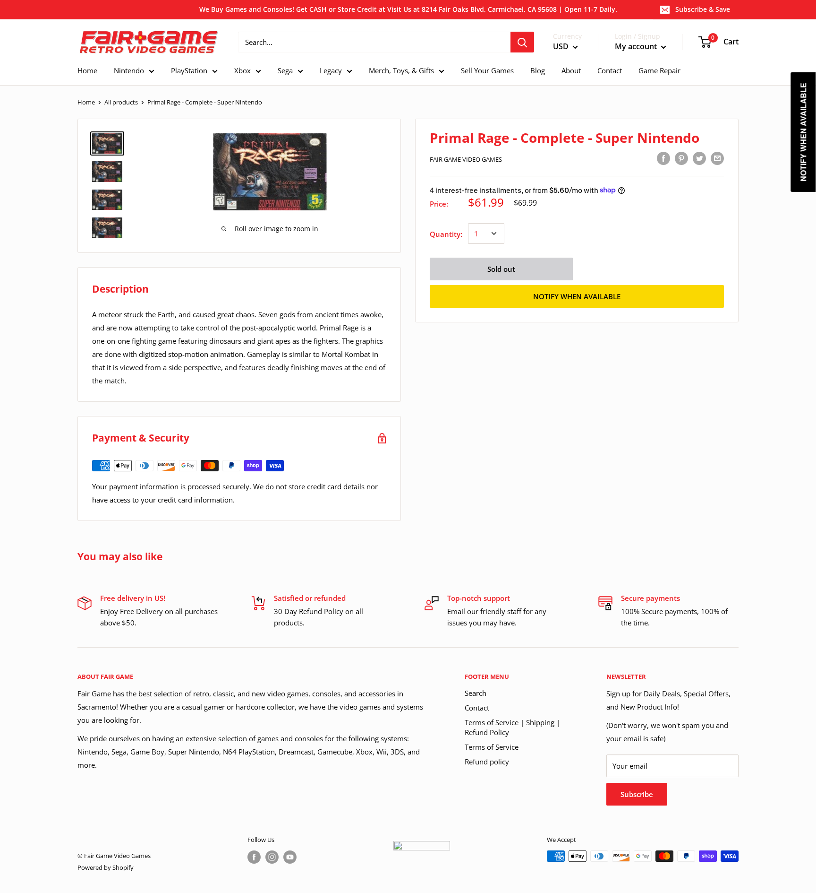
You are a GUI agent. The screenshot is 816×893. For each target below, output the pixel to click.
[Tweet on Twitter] (699, 158)
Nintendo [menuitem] (129, 70)
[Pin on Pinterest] (681, 158)
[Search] (522, 42)
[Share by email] (717, 158)
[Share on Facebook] (663, 158)
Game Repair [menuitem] (659, 70)
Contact (477, 707)
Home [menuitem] (87, 70)
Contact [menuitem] (609, 70)
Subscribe (636, 794)
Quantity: (446, 233)
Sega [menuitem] (285, 70)
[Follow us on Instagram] (272, 857)
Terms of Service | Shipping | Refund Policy (512, 727)
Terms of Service (491, 747)
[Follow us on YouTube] (290, 857)
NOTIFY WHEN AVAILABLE (576, 296)
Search (475, 693)
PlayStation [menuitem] (189, 70)
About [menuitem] (571, 70)
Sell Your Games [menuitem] (487, 70)
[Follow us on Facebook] (254, 857)
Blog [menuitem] (537, 70)
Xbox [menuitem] (242, 70)
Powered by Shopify (105, 867)
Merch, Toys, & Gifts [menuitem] (401, 70)
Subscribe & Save (702, 9)
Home (86, 102)
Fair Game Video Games (466, 159)
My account (637, 47)
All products (121, 102)
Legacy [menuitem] (331, 70)
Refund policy (487, 761)
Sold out (501, 268)
